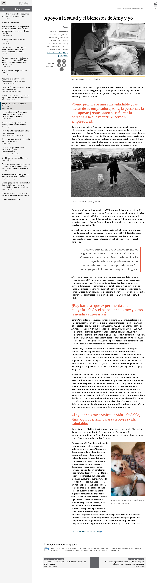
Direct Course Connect (11, 199)
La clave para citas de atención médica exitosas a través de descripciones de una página (14, 50)
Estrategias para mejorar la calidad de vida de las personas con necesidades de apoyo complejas (16, 186)
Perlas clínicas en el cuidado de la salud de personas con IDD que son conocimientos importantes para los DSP (15, 62)
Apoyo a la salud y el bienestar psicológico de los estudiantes (14, 124)
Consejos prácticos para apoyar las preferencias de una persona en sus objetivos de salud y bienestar (16, 167)
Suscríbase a (85, 531)
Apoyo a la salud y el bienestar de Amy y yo (15, 106)
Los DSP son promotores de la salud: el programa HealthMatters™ (14, 150)
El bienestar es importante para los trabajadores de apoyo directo (15, 194)
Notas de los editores (10, 22)
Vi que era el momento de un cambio (13, 41)
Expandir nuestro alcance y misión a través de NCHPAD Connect (15, 176)
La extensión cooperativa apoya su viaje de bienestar (16, 89)
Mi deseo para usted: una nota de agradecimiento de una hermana (15, 97)
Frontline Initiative (22, 9)
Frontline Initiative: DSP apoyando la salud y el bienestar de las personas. (15, 16)
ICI (3, 9)
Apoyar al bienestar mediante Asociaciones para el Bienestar (14, 81)
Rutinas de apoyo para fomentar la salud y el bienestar (16, 141)
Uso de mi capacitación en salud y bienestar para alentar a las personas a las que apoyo (15, 115)
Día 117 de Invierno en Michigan (15, 159)
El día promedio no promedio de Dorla (14, 72)
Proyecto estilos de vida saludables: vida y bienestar (16, 133)
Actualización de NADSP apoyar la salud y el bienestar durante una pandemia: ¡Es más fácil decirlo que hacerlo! (15, 30)
